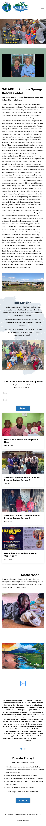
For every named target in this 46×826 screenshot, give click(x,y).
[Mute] (38, 75)
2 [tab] (25, 749)
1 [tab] (21, 749)
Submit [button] (23, 408)
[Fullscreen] (42, 75)
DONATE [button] (23, 800)
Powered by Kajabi (23, 820)
